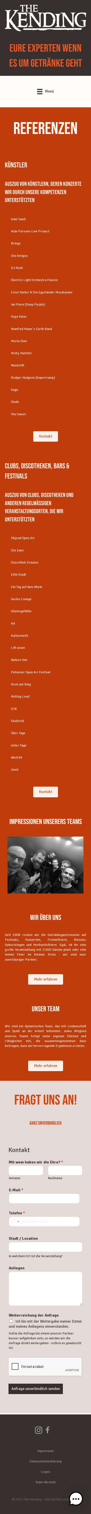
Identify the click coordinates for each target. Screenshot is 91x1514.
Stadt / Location (23, 1238)
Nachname (55, 1178)
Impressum (45, 1451)
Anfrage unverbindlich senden (35, 1388)
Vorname (14, 1178)
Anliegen (17, 1268)
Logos (45, 1472)
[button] (45, 219)
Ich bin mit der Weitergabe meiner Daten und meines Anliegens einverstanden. (45, 1324)
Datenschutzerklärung (45, 1461)
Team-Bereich (45, 1482)
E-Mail (16, 1190)
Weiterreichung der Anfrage (34, 1315)
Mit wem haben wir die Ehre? (36, 1162)
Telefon (17, 1213)
